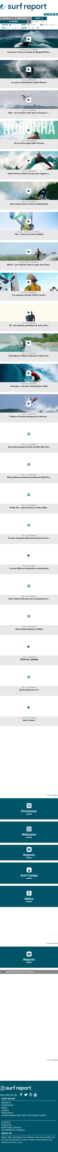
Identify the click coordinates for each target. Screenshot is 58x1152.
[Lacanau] (38, 28)
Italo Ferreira (29, 720)
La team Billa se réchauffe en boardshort (29, 568)
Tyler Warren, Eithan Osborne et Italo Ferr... (29, 356)
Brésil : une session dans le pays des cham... (29, 264)
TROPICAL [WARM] (29, 659)
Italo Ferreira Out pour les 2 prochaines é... (29, 599)
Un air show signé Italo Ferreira (29, 143)
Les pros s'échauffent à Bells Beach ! (29, 82)
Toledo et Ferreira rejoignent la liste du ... (29, 416)
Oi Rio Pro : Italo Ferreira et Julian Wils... (29, 507)
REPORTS (6, 1103)
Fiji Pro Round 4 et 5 (29, 690)
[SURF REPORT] (15, 1090)
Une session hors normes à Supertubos (29, 204)
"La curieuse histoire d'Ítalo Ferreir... (29, 295)
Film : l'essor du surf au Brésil (29, 234)
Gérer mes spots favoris (19, 972)
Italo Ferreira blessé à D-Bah (29, 629)
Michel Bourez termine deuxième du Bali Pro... (29, 477)
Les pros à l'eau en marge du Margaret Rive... (29, 52)
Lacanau (13, 21)
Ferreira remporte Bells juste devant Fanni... (29, 538)
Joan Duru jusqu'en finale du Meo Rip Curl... (29, 447)
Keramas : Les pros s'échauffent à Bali (29, 386)
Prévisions (7, 1105)
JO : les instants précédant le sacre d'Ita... (29, 325)
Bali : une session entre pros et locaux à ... (29, 113)
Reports (29, 855)
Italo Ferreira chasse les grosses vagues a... (29, 173)
